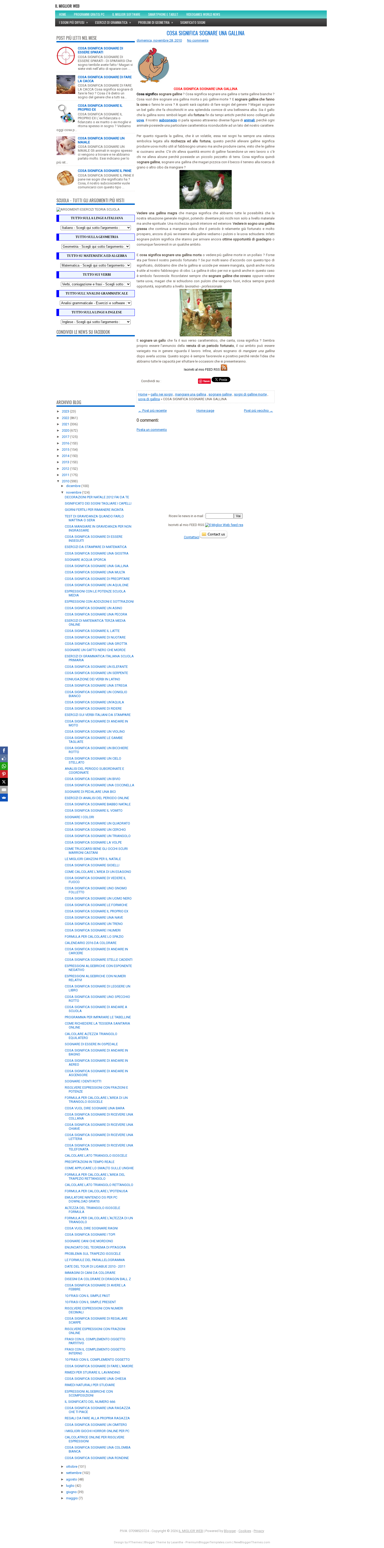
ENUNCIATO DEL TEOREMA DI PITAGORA (95, 1247)
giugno (72, 1492)
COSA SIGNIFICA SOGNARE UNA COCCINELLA (99, 785)
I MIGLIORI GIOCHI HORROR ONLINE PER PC (97, 1431)
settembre (74, 1473)
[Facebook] (4, 750)
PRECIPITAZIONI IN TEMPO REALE (89, 1162)
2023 (66, 411)
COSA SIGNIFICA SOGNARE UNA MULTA (95, 572)
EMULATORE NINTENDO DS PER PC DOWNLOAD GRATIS (91, 1199)
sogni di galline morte (250, 394)
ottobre (72, 1466)
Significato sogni (192, 22)
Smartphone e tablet (163, 14)
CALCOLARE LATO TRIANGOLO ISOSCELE (96, 1155)
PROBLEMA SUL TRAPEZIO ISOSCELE (93, 1254)
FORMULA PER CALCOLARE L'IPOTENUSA (96, 1191)
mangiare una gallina (190, 394)
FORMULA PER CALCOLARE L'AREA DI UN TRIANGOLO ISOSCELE (96, 1100)
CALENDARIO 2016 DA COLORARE (91, 943)
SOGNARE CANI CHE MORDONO (89, 1241)
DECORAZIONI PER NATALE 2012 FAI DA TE (97, 497)
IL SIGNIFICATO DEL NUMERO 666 (90, 1402)
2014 (66, 456)
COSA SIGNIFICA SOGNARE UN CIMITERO (96, 1425)
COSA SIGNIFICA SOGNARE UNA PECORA (96, 614)
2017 (66, 437)
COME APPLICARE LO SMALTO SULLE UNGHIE (99, 1168)
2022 (66, 418)
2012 (66, 469)
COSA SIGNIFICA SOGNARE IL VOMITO (94, 810)
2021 (66, 424)
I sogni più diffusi (73, 22)
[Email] (4, 790)
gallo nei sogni (161, 394)
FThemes (135, 1542)
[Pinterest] (4, 774)
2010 (66, 481)
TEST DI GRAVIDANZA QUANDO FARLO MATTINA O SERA (94, 518)
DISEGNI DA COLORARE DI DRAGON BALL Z (98, 1279)
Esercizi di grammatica (113, 22)
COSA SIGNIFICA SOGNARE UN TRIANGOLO (98, 836)
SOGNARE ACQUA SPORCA (85, 560)
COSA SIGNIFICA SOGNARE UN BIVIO (92, 779)
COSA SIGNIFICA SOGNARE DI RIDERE (93, 708)
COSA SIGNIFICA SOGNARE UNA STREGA (96, 685)
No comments (197, 40)
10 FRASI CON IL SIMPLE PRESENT (90, 1302)
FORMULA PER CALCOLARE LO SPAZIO (94, 937)
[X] (4, 782)
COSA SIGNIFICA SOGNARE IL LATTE (92, 631)
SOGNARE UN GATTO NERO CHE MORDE (95, 650)
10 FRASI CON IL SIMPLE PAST (87, 1296)
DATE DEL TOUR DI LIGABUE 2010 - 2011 (95, 1266)
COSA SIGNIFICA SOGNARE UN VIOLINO (95, 731)
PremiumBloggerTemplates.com (208, 1542)
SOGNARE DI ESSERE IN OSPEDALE (91, 1044)
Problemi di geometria (155, 22)
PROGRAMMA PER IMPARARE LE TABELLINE (98, 1017)
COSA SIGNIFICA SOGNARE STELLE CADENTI (98, 960)
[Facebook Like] (4, 758)
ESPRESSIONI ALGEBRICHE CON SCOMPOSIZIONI (89, 1393)
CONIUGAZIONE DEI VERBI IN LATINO (92, 679)
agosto (72, 1479)
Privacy (259, 1531)
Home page (205, 411)
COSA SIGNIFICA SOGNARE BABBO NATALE (98, 804)
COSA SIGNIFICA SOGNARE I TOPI (90, 1234)
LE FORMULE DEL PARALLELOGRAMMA (95, 1260)
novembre (74, 492)
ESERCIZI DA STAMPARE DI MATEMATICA (96, 547)
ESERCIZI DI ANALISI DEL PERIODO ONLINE (97, 798)
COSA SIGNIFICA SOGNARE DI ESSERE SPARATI (100, 50)
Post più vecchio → (258, 411)
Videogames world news (203, 14)
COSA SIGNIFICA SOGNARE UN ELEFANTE (96, 667)
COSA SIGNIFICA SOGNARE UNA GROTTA (96, 644)
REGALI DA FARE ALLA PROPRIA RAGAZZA (97, 1418)
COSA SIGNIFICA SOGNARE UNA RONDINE (97, 1458)
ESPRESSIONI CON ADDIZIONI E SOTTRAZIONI (99, 601)
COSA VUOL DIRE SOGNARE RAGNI (91, 1228)
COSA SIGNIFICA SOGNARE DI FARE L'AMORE (99, 1366)
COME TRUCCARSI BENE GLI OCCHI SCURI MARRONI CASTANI (96, 851)
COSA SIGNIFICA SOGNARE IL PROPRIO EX (96, 911)
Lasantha (177, 1542)
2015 (66, 449)
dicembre (73, 486)
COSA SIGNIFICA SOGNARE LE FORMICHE (96, 905)
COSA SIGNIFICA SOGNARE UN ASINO (93, 608)
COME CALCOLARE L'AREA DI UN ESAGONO (98, 872)
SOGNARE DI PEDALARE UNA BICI (90, 792)
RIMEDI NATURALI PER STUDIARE (90, 1385)
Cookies (244, 1531)
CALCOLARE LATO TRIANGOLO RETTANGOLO (99, 1185)
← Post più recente (152, 411)
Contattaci (191, 537)
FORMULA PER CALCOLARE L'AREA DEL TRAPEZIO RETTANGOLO (95, 1176)
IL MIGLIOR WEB (67, 6)
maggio (72, 1498)
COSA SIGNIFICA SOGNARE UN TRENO (94, 924)
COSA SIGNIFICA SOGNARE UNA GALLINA (97, 566)
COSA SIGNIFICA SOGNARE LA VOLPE (93, 842)
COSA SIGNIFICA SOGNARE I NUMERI (93, 930)
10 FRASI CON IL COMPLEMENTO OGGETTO (97, 1359)
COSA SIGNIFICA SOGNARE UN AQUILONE (97, 585)
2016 (66, 443)
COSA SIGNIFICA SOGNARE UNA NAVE (94, 917)
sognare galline (220, 394)
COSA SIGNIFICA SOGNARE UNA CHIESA (95, 1379)
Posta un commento (152, 430)
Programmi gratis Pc (89, 14)
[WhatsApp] (4, 766)
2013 (66, 462)
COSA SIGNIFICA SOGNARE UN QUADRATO (97, 823)
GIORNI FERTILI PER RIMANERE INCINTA (94, 510)
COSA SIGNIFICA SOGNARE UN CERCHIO (95, 830)
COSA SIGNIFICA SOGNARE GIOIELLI (92, 865)
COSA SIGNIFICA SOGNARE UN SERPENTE (96, 673)
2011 (66, 475)
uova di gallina (149, 399)
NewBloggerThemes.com (252, 1542)
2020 (66, 430)
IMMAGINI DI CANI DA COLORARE (90, 1273)
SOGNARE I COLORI (79, 817)
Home (62, 14)
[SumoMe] (4, 797)
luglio (70, 1486)
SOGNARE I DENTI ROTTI (83, 1081)
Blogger (230, 1531)
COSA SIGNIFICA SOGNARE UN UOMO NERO (98, 898)
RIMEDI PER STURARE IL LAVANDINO (92, 1372)
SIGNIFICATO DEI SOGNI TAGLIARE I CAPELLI (98, 503)
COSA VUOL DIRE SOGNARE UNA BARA (95, 1108)
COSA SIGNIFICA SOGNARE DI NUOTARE (95, 637)
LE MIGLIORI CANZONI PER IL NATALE (93, 859)
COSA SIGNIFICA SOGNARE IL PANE (104, 171)
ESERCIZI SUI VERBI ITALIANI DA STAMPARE (98, 715)
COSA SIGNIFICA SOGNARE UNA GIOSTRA (97, 553)
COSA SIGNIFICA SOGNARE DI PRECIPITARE (97, 579)
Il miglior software (126, 14)
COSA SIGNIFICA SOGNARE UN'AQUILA (94, 702)
